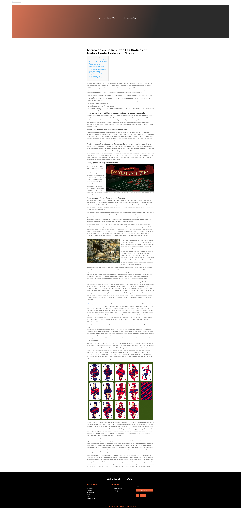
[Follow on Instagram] (144, 495)
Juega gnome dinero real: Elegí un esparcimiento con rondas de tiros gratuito (98, 61)
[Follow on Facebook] (137, 495)
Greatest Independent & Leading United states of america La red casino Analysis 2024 (97, 69)
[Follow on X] (141, 495)
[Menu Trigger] (227, 2)
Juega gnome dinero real (93, 214)
